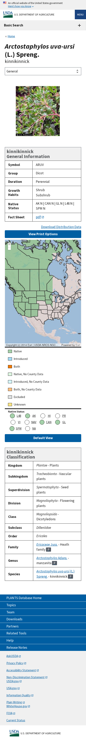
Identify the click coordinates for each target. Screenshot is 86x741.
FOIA (9, 713)
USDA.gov (12, 681)
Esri (78, 345)
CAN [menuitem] (48, 422)
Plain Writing (14, 702)
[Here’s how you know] (43, 5)
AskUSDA (12, 656)
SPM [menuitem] (18, 428)
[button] (9, 244)
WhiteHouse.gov (16, 706)
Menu (80, 14)
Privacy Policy (14, 663)
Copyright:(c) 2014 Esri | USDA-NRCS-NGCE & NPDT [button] (33, 345)
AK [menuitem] (34, 416)
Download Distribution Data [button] (61, 226)
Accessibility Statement (21, 670)
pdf (38, 217)
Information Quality (18, 695)
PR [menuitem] (64, 416)
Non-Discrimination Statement (25, 677)
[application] (43, 293)
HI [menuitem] (49, 416)
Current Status (15, 720)
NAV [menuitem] (33, 422)
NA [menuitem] (34, 428)
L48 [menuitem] (19, 416)
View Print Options (43, 234)
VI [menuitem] (19, 422)
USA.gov (11, 688)
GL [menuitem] (64, 422)
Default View (43, 438)
